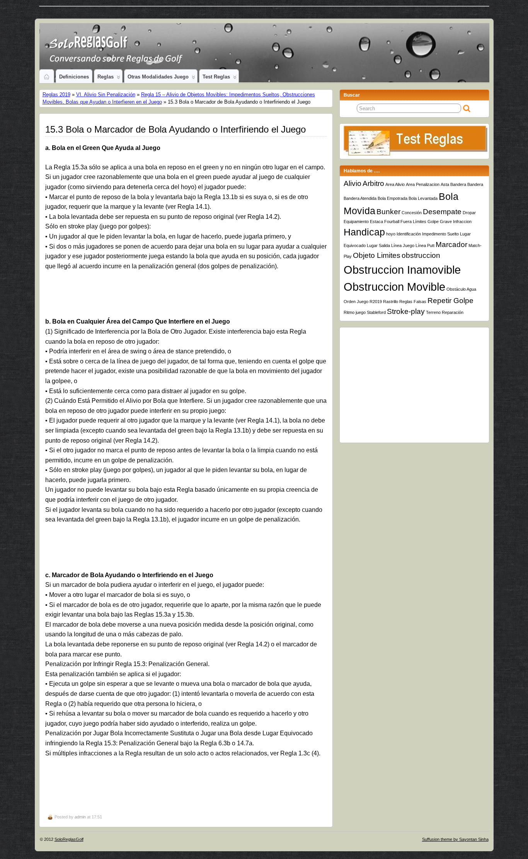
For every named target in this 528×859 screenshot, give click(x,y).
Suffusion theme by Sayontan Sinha (455, 839)
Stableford (376, 312)
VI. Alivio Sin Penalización (105, 94)
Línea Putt (425, 245)
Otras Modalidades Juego (158, 77)
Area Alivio (395, 184)
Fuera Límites (413, 221)
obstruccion (421, 255)
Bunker (388, 212)
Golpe (433, 221)
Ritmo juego (355, 312)
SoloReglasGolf (69, 839)
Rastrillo (390, 301)
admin (80, 817)
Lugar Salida (378, 245)
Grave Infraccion (456, 221)
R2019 (376, 301)
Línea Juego (402, 245)
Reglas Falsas (412, 301)
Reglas (105, 77)
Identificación (409, 234)
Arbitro (373, 183)
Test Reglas (216, 77)
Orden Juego (356, 301)
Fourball (391, 221)
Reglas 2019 (56, 94)
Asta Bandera (453, 184)
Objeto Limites (376, 255)
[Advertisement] (186, 297)
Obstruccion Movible (394, 286)
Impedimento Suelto (440, 234)
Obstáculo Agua (461, 289)
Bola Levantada (423, 198)
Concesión (412, 212)
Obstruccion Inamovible (402, 269)
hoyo (390, 234)
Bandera (475, 184)
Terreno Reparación (444, 312)
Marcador (451, 244)
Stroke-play (406, 311)
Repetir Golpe (450, 301)
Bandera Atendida (360, 198)
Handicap (364, 232)
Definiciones (74, 77)
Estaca (376, 221)
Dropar (469, 212)
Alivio (352, 183)
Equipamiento (356, 221)
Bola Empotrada (392, 198)
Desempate (442, 212)
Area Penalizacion (422, 184)
